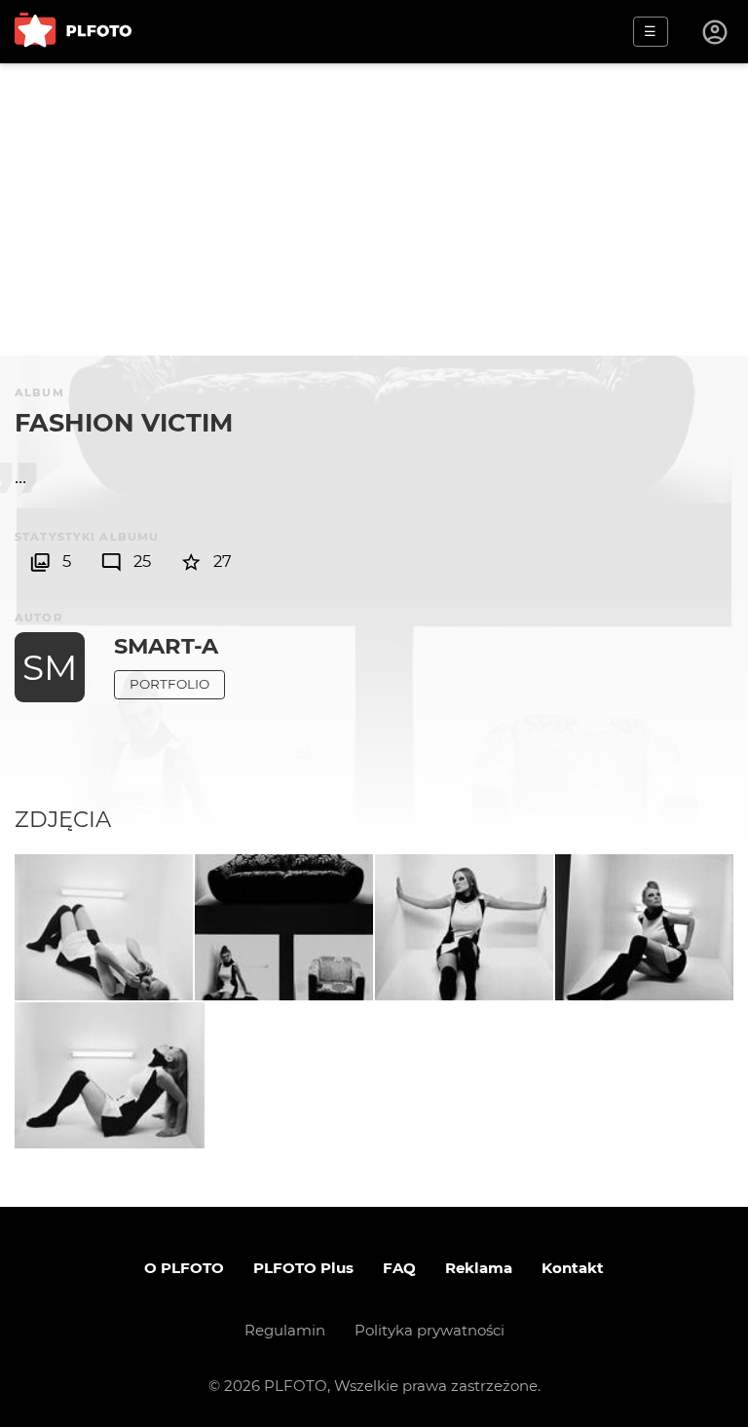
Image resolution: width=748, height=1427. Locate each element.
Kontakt (573, 1267)
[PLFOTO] (73, 31)
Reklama (478, 1267)
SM (49, 667)
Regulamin (284, 1330)
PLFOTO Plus (303, 1267)
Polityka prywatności (430, 1330)
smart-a (166, 645)
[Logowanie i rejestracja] (715, 32)
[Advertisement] (374, 209)
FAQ (399, 1267)
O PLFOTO (184, 1267)
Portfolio (169, 684)
